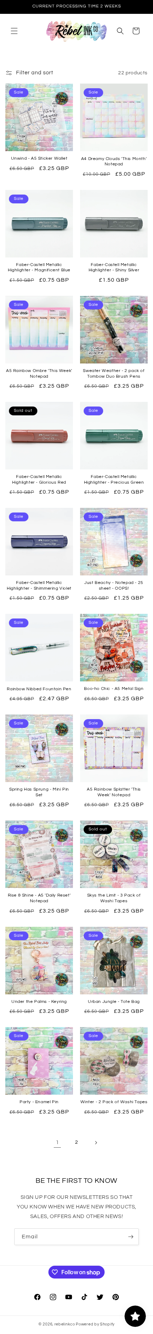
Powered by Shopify (95, 1324)
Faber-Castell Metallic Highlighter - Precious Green (114, 479)
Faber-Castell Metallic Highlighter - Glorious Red (39, 479)
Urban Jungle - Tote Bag (114, 1001)
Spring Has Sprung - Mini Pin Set (39, 792)
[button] (14, 31)
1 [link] (57, 1142)
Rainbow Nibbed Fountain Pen (39, 689)
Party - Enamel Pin (39, 1102)
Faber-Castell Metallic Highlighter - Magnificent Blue (39, 267)
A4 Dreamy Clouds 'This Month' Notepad (114, 161)
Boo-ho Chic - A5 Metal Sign (113, 688)
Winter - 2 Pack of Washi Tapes (114, 1102)
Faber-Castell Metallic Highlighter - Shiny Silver (114, 267)
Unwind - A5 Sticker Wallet (39, 158)
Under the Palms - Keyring (39, 1001)
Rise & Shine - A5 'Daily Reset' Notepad (39, 898)
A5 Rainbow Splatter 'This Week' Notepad (114, 792)
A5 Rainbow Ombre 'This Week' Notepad (39, 373)
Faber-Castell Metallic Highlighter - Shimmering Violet (39, 585)
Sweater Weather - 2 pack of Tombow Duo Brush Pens (113, 373)
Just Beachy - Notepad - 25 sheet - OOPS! (113, 585)
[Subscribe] (130, 1236)
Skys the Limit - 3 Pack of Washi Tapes (114, 898)
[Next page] (96, 1142)
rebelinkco (64, 1324)
